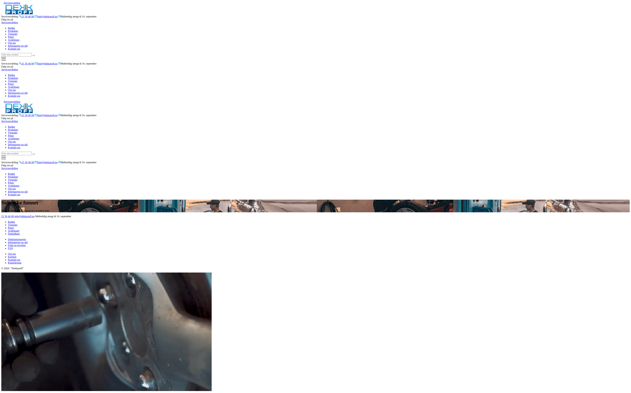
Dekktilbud (14, 233)
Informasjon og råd (18, 45)
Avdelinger (13, 40)
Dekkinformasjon (17, 239)
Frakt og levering (17, 245)
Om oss (12, 42)
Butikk (11, 28)
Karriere (12, 256)
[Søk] (33, 55)
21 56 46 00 (7, 216)
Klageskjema (14, 262)
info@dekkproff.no (24, 216)
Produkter (13, 31)
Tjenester (12, 34)
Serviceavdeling (12, 2)
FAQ (10, 248)
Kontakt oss (14, 48)
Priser (11, 37)
